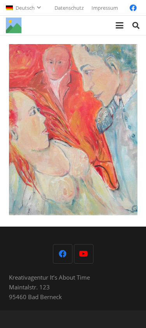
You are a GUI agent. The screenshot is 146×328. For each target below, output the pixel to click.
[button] (23, 8)
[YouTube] (83, 254)
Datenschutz (69, 7)
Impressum (104, 7)
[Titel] (13, 25)
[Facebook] (133, 8)
